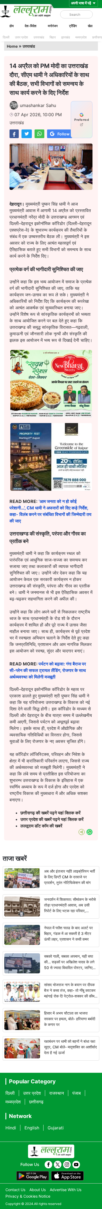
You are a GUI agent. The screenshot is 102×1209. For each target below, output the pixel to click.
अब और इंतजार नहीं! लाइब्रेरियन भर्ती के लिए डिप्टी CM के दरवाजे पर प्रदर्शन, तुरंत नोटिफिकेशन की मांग (69, 877)
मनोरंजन (53, 26)
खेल (90, 26)
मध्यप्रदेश (81, 37)
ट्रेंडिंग (73, 26)
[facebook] (48, 1164)
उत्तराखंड (38, 37)
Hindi (10, 1127)
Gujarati (56, 1127)
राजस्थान (56, 1093)
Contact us (15, 1189)
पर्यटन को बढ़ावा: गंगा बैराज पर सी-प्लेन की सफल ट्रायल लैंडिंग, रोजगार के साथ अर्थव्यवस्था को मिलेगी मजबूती (48, 670)
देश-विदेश (30, 26)
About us (37, 1189)
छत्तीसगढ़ (36, 1101)
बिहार (53, 37)
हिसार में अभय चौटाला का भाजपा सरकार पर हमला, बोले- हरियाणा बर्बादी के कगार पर (69, 1019)
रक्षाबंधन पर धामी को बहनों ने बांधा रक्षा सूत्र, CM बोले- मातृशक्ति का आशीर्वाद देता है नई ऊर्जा (70, 1047)
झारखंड (65, 37)
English (31, 1127)
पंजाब (76, 1093)
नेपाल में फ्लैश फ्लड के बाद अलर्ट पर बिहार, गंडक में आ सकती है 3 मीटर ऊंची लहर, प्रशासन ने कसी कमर (68, 933)
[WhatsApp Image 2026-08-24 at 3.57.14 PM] (51, 489)
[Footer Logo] (51, 1151)
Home (12, 46)
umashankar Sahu (38, 105)
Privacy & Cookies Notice (27, 1196)
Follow (63, 134)
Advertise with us (65, 1189)
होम (12, 26)
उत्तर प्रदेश (21, 37)
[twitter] (57, 1164)
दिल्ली (6, 37)
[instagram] (67, 1164)
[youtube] (76, 1164)
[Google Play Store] (32, 1176)
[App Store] (67, 1176)
